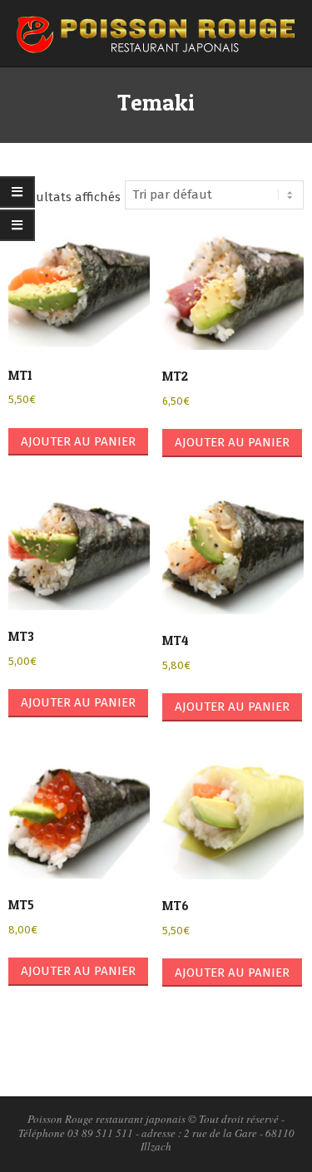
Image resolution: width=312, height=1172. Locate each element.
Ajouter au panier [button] (78, 441)
